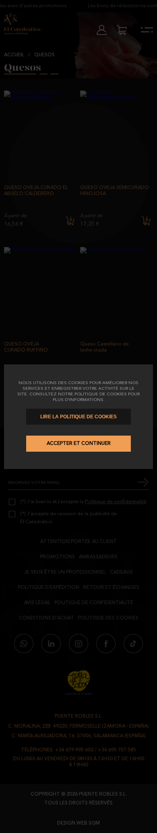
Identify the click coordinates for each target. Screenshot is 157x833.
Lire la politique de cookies (78, 417)
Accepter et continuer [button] (79, 443)
